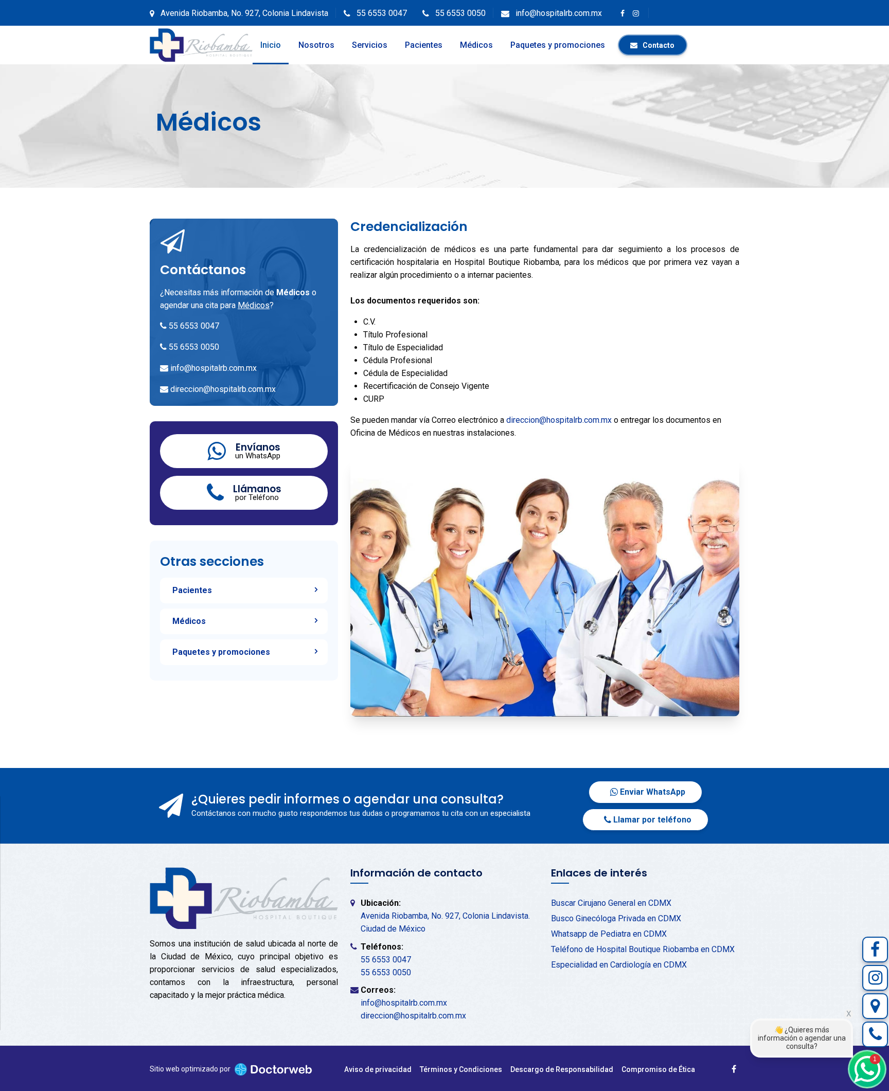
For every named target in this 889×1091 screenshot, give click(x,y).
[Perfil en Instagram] (875, 978)
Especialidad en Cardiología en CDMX (619, 965)
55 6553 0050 (194, 347)
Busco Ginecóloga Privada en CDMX (616, 918)
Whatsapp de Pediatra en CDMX (609, 934)
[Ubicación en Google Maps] (875, 1006)
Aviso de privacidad (378, 1069)
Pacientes (423, 45)
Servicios (369, 45)
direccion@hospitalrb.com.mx (223, 389)
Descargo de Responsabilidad (561, 1069)
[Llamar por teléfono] (875, 1034)
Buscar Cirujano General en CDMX (611, 903)
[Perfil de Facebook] (875, 949)
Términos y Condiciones (461, 1069)
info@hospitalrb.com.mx (213, 368)
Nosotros (316, 45)
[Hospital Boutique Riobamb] (201, 45)
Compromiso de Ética (658, 1069)
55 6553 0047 (194, 326)
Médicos (476, 45)
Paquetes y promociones (557, 45)
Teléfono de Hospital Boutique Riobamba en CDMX (643, 949)
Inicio (270, 45)
